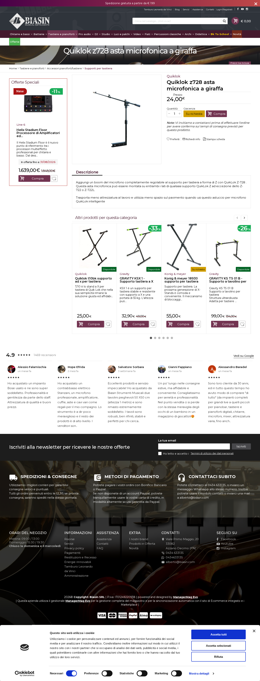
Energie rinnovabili (77, 562)
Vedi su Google (244, 356)
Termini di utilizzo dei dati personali (212, 453)
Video (137, 34)
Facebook (228, 539)
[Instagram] (247, 9)
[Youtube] (242, 9)
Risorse (69, 539)
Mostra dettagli (199, 673)
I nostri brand (138, 539)
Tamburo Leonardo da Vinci (158, 9)
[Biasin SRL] (29, 21)
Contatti (210, 9)
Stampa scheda (215, 139)
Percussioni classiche (168, 34)
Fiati (148, 34)
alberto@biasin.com (180, 562)
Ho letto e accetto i (176, 453)
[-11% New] (38, 120)
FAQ (100, 548)
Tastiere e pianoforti (61, 34)
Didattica (201, 34)
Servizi (186, 9)
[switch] (106, 673)
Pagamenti (72, 553)
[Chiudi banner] (254, 631)
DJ (97, 34)
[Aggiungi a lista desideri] (108, 324)
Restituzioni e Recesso (80, 557)
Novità (237, 34)
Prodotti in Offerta (142, 543)
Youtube (227, 543)
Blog (177, 9)
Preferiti (174, 139)
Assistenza (197, 9)
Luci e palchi (122, 34)
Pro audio (85, 34)
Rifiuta (218, 656)
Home (13, 68)
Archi (188, 34)
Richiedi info (191, 139)
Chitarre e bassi (20, 34)
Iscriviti (241, 446)
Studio (106, 34)
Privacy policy (74, 548)
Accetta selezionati (218, 645)
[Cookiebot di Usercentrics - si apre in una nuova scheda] (24, 673)
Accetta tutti (219, 634)
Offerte (14, 41)
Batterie (39, 34)
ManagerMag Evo (185, 597)
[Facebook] (238, 9)
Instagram (228, 548)
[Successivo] (244, 218)
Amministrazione (76, 575)
